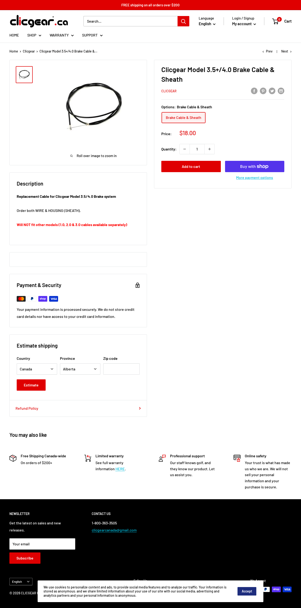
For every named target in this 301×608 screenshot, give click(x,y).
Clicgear (29, 51)
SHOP (31, 35)
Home (13, 51)
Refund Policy (27, 408)
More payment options (254, 177)
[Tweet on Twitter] (272, 90)
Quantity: (169, 149)
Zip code (110, 358)
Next (284, 51)
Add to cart (191, 166)
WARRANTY (59, 35)
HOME (14, 35)
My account (242, 23)
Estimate (31, 385)
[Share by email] (281, 90)
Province (67, 358)
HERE (120, 468)
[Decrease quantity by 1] (185, 149)
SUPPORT (90, 35)
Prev (269, 51)
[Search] (183, 21)
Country (23, 358)
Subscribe (24, 558)
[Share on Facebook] (254, 90)
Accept (247, 591)
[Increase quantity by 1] (209, 149)
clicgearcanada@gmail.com (114, 530)
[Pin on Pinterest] (263, 90)
